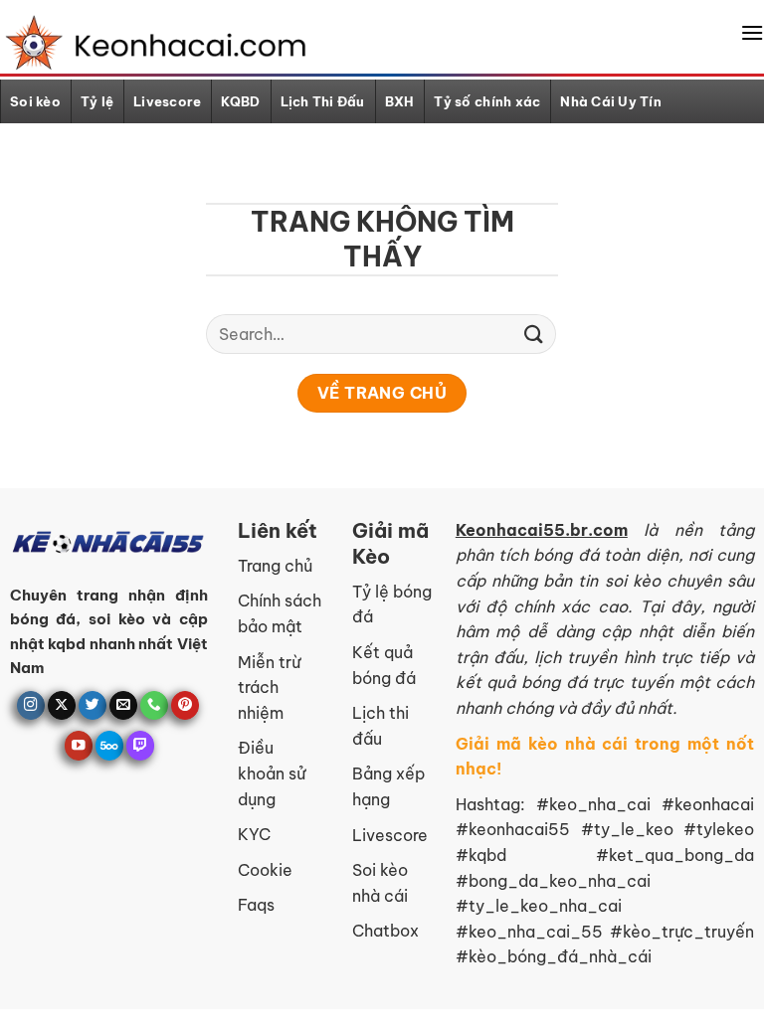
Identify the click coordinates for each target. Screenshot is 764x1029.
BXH (400, 101)
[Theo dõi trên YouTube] (79, 745)
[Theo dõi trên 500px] (109, 745)
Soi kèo (35, 101)
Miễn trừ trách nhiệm (269, 687)
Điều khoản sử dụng (271, 773)
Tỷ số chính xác (487, 101)
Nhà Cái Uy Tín (611, 101)
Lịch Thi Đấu (323, 101)
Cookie (265, 870)
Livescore (167, 101)
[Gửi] (534, 333)
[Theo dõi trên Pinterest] (185, 705)
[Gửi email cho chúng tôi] (123, 705)
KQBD (240, 101)
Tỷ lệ (97, 101)
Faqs (256, 905)
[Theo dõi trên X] (62, 705)
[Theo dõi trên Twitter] (92, 705)
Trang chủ (275, 566)
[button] (752, 32)
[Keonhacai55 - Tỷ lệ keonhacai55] (151, 43)
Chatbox (385, 931)
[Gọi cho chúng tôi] (154, 705)
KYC (254, 834)
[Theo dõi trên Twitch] (140, 745)
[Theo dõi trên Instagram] (31, 705)
